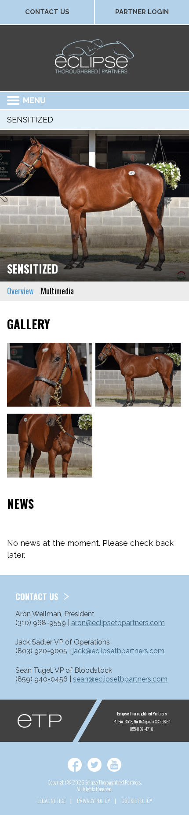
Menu (34, 100)
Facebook (75, 765)
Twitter (94, 765)
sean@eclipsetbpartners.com (120, 679)
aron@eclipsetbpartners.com (118, 623)
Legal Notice (51, 800)
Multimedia (57, 290)
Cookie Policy (136, 800)
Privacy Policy (93, 800)
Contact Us (47, 12)
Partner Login (142, 12)
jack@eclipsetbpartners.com (118, 651)
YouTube (114, 765)
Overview (20, 290)
